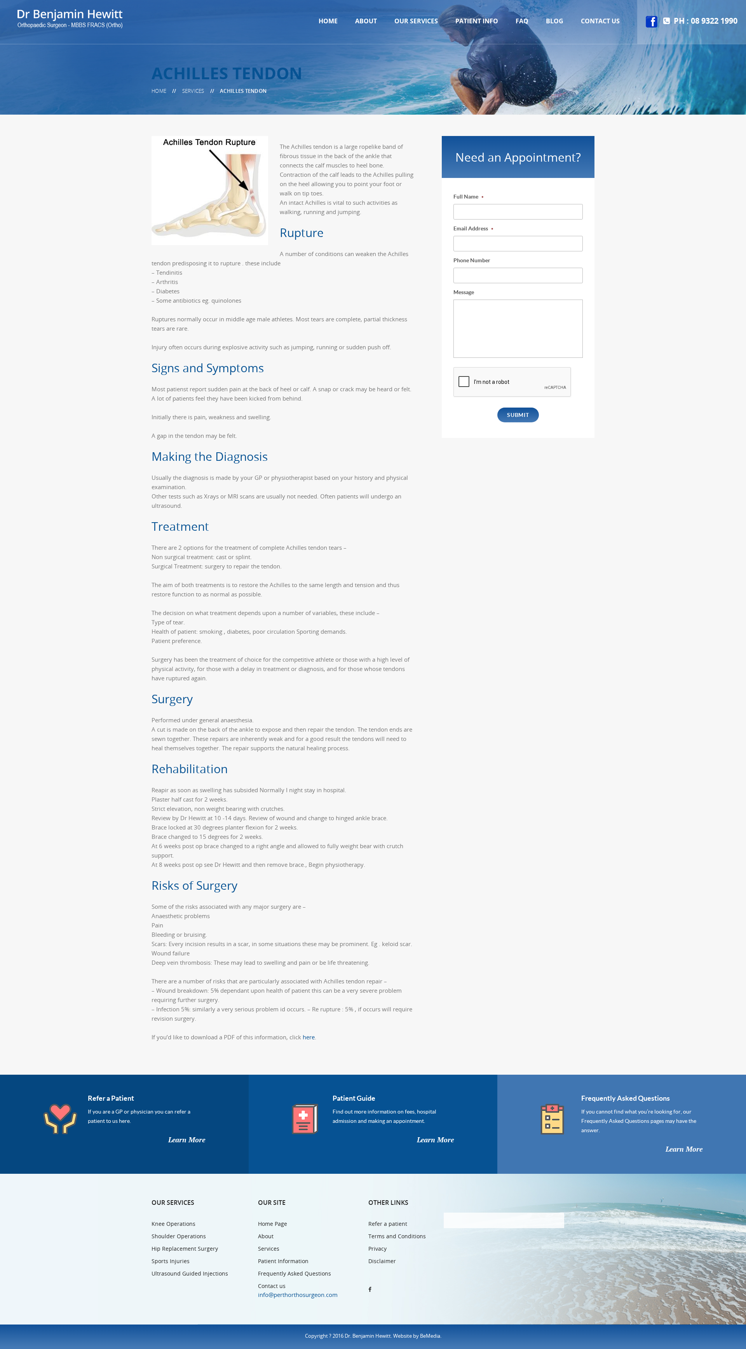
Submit (518, 415)
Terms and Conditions (397, 1236)
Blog (554, 21)
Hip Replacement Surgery (185, 1248)
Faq (522, 21)
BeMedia (430, 1335)
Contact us (600, 21)
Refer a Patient (111, 1098)
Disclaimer (382, 1261)
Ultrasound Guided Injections (190, 1273)
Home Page (272, 1223)
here (309, 1037)
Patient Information (283, 1261)
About (366, 21)
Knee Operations (173, 1223)
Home (328, 21)
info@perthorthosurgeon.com (298, 1294)
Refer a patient (387, 1223)
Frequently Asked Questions (625, 1098)
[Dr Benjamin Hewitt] (69, 18)
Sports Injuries (171, 1261)
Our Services (416, 21)
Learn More (186, 1140)
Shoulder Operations (179, 1236)
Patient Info (476, 21)
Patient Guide (354, 1098)
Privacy (377, 1248)
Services (268, 1248)
